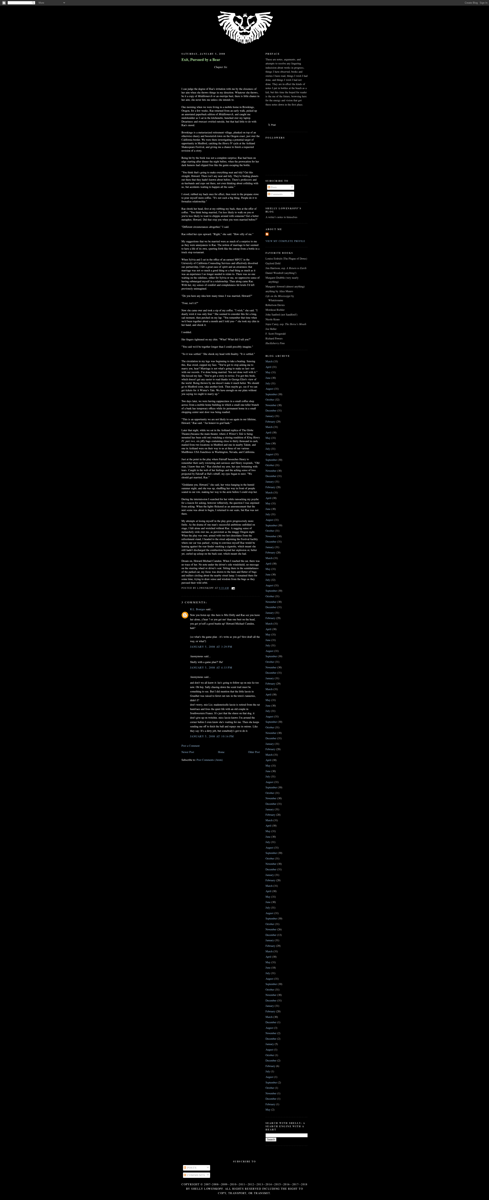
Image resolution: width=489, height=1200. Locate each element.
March (269, 361)
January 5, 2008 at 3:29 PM (211, 646)
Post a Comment (190, 745)
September (271, 394)
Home (221, 752)
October (270, 399)
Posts (273, 187)
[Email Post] (233, 588)
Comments (276, 194)
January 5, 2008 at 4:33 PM (211, 667)
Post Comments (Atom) (210, 760)
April (268, 367)
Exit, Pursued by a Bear (200, 59)
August (269, 388)
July (268, 383)
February (270, 421)
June (268, 378)
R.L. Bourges (197, 609)
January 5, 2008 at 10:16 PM (212, 736)
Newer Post (187, 752)
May (268, 372)
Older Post (254, 752)
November (271, 405)
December (271, 410)
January (270, 416)
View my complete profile (285, 241)
